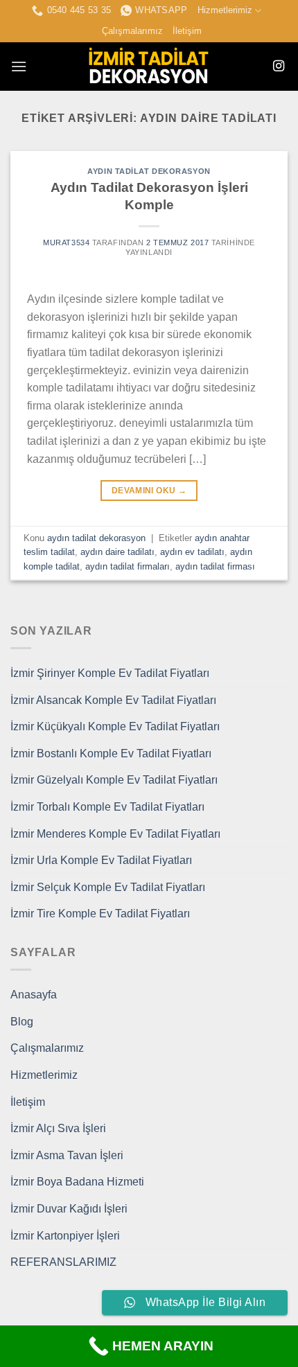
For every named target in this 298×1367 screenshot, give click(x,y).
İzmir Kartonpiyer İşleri (65, 1236)
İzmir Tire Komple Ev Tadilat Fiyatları (100, 913)
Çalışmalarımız (132, 31)
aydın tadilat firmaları (127, 566)
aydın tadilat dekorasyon (148, 171)
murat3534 (66, 242)
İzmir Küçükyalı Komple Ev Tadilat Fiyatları (115, 726)
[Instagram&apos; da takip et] (278, 66)
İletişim (187, 31)
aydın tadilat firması (215, 566)
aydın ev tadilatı (192, 552)
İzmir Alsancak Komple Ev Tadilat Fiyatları (113, 700)
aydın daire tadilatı (117, 552)
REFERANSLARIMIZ (63, 1262)
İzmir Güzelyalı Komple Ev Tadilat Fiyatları (114, 780)
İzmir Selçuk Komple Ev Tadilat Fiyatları (107, 887)
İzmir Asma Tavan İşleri (66, 1155)
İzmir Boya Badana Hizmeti (77, 1182)
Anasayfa (33, 994)
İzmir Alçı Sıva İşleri (58, 1128)
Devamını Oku (149, 490)
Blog (21, 1022)
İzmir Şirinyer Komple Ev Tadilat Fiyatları (109, 673)
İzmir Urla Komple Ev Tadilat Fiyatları (101, 860)
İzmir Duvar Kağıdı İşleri (69, 1209)
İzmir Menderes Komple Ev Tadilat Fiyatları (115, 834)
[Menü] (18, 66)
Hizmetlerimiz (225, 10)
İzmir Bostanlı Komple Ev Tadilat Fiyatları (110, 753)
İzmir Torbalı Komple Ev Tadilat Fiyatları (107, 807)
